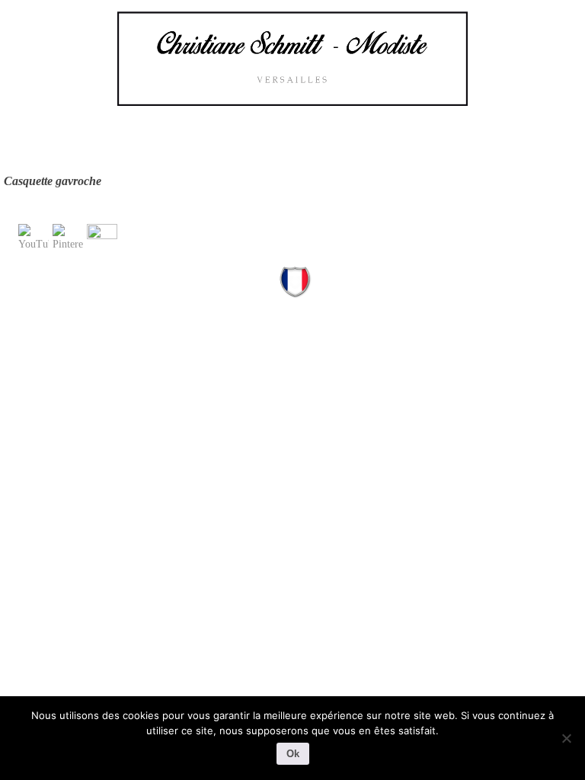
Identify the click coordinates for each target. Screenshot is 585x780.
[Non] (566, 738)
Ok (292, 753)
